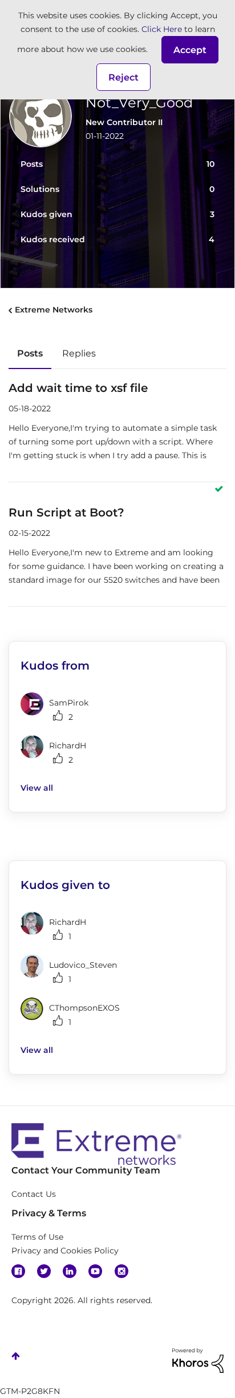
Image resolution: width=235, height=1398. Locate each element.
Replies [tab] (79, 353)
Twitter (44, 1271)
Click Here (161, 29)
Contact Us (33, 1194)
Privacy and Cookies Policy (65, 1250)
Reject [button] (123, 77)
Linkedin (69, 1271)
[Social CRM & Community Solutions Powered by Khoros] (198, 1360)
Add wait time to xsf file (78, 388)
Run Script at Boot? (66, 512)
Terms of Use (37, 1237)
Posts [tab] (30, 353)
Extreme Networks (53, 310)
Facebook (18, 1271)
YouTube (95, 1271)
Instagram (121, 1271)
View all (37, 788)
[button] (189, 49)
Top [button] (15, 1356)
